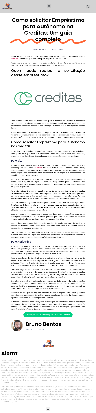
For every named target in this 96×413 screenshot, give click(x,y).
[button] (49, 6)
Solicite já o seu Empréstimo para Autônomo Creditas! (48, 315)
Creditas (14, 59)
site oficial (38, 168)
